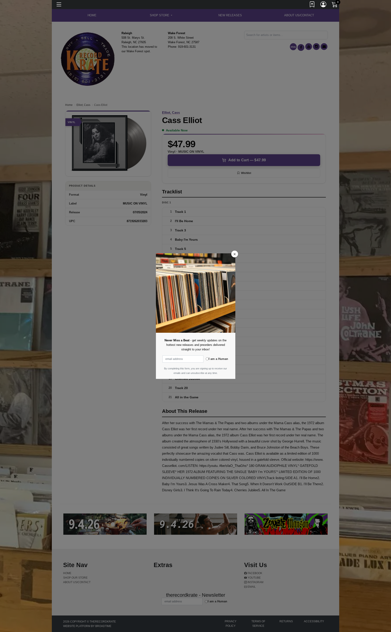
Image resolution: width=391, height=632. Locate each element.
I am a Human (218, 359)
